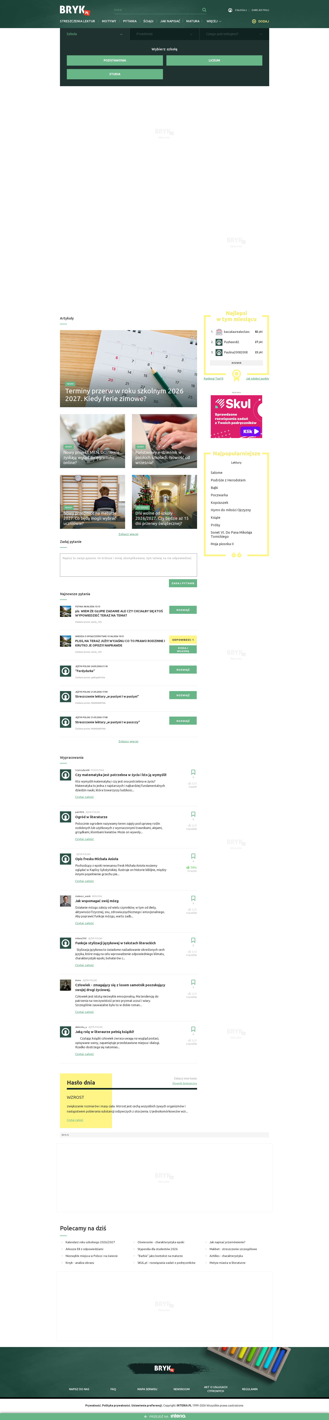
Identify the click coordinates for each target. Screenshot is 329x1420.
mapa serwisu (147, 1389)
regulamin (250, 1389)
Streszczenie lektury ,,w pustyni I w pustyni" (107, 696)
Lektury (236, 462)
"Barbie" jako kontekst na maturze (160, 1255)
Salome (216, 473)
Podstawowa (115, 60)
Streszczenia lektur (77, 21)
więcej (212, 21)
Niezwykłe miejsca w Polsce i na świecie (92, 1255)
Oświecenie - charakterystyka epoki (161, 1242)
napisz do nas (79, 1389)
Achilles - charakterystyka (226, 1255)
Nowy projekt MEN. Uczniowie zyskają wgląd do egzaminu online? (91, 457)
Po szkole (142, 507)
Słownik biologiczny (184, 1083)
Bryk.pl (65, 1135)
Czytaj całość (75, 1120)
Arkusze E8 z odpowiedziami (84, 1249)
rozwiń (236, 363)
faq (113, 1389)
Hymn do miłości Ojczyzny (231, 510)
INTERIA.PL (184, 1405)
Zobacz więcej (128, 534)
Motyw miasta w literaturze (228, 1262)
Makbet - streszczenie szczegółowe (233, 1249)
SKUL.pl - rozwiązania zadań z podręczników (166, 1262)
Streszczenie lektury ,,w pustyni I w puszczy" (107, 722)
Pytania (130, 21)
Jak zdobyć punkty (257, 378)
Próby (215, 525)
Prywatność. (93, 1405)
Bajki (214, 488)
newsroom (182, 1389)
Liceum (214, 60)
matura (192, 21)
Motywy (109, 21)
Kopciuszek (219, 503)
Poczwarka (219, 495)
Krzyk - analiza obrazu (80, 1262)
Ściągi (148, 21)
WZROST (75, 1097)
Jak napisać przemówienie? (227, 1242)
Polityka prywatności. (116, 1405)
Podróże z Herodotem (228, 480)
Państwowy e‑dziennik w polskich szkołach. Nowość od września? (162, 457)
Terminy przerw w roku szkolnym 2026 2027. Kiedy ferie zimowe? (124, 394)
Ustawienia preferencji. (147, 1405)
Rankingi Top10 (213, 378)
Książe (215, 517)
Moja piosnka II (222, 544)
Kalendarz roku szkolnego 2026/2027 (90, 1242)
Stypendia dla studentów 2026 (158, 1249)
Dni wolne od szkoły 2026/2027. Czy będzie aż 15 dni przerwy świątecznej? (162, 518)
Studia (114, 74)
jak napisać (170, 21)
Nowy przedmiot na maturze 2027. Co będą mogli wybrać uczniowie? (90, 518)
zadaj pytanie (183, 583)
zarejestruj (260, 10)
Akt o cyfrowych (215, 1389)
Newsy (70, 384)
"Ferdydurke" (85, 671)
